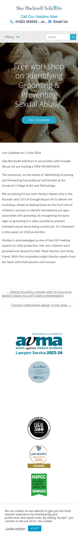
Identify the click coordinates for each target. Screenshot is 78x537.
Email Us (60, 21)
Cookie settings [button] (15, 528)
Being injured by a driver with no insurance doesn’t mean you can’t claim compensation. (37, 294)
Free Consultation (39, 120)
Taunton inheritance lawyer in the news (41, 305)
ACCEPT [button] (34, 528)
